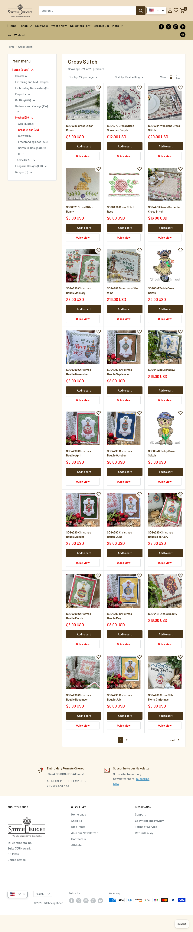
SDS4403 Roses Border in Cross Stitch (164, 209)
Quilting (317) (23, 100)
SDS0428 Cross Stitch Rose (120, 209)
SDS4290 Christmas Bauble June (119, 534)
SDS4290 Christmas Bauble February (160, 534)
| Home (12, 25)
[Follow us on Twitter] (168, 26)
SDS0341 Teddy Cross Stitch (161, 290)
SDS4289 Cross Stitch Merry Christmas (161, 697)
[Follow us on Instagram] (175, 26)
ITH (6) (22, 154)
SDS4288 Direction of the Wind (122, 290)
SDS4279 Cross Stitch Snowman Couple (120, 128)
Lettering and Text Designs (31, 82)
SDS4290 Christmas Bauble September (119, 372)
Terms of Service (146, 826)
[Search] (141, 10)
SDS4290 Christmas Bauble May (119, 616)
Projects (20, 94)
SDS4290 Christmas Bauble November (78, 372)
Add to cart (84, 146)
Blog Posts (78, 826)
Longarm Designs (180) (29, 166)
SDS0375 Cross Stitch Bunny (79, 209)
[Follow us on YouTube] (182, 34)
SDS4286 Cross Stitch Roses (79, 128)
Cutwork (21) (25, 135)
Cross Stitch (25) (28, 129)
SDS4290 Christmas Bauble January (78, 290)
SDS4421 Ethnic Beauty (162, 613)
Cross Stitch (25, 46)
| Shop (24, 25)
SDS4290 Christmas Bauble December (78, 697)
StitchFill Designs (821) (32, 148)
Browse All (21, 76)
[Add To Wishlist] (98, 87)
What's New (59, 25)
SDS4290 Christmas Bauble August (78, 534)
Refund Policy (144, 833)
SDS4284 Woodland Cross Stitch (164, 128)
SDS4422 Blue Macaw (161, 369)
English (40, 893)
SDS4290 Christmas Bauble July (119, 697)
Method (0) (22, 117)
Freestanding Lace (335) (33, 141)
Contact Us (78, 839)
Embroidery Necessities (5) (31, 88)
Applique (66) (26, 123)
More (115, 25)
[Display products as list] (178, 77)
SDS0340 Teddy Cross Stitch (161, 453)
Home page (78, 814)
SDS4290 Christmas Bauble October (119, 453)
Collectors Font (80, 25)
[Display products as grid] (171, 77)
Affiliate (76, 845)
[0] (182, 10)
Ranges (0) (21, 172)
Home (11, 46)
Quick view (83, 156)
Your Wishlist (16, 35)
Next (172, 740)
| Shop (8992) (21, 69)
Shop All (76, 820)
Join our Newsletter (84, 833)
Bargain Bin (101, 25)
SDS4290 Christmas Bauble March (78, 616)
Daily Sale (41, 25)
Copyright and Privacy (149, 820)
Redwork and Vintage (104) (31, 106)
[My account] (170, 10)
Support (140, 814)
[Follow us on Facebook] (161, 26)
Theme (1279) (23, 160)
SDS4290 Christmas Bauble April (78, 453)
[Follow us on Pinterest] (182, 26)
